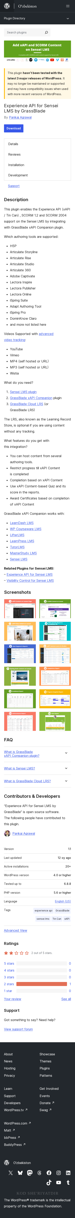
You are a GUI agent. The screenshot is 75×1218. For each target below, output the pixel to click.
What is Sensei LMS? (19, 768)
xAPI (66, 918)
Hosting (9, 1068)
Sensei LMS (18, 559)
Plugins (45, 1068)
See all (66, 999)
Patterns (46, 1075)
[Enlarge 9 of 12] (31, 695)
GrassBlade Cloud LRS (26, 404)
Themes (45, 1061)
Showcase (47, 1054)
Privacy (9, 1075)
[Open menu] (68, 6)
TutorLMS (17, 547)
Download (14, 128)
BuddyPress (15, 1145)
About (8, 1054)
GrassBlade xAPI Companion (31, 398)
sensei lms (43, 918)
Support (14, 186)
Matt (9, 1130)
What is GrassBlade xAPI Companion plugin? (21, 754)
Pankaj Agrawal (20, 117)
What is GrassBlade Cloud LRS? (27, 781)
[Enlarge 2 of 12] (66, 604)
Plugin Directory (14, 18)
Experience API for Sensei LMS (30, 574)
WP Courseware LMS (25, 529)
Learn (8, 1089)
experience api (43, 910)
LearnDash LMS (22, 523)
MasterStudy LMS (23, 553)
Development (18, 175)
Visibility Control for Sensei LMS (30, 580)
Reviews (14, 154)
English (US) (63, 901)
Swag (46, 1110)
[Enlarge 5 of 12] (31, 650)
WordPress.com (17, 1123)
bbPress (12, 1138)
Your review (12, 999)
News (8, 1061)
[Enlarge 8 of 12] (66, 672)
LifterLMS (17, 535)
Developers (12, 1103)
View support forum (18, 1029)
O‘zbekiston (22, 1163)
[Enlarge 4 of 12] (66, 627)
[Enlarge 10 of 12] (66, 695)
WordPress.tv (16, 1110)
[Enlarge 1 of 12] (31, 604)
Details (13, 144)
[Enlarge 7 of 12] (31, 672)
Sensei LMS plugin (23, 392)
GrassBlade (62, 910)
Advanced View (15, 930)
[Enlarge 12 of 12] (66, 717)
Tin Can (57, 918)
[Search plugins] (46, 32)
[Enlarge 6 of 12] (66, 650)
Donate (47, 1103)
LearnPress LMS (22, 541)
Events (45, 1096)
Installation (16, 165)
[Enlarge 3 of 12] (31, 627)
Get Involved (49, 1089)
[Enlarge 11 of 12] (31, 717)
